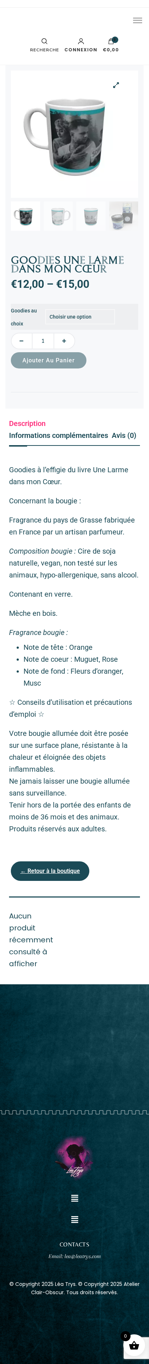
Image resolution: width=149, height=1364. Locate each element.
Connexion (80, 49)
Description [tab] (27, 423)
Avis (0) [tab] (124, 435)
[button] (74, 1199)
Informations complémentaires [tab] (58, 435)
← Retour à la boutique (50, 871)
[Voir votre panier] (111, 43)
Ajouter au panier (48, 360)
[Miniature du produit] (116, 85)
